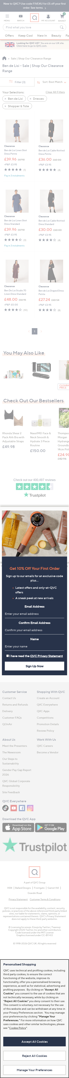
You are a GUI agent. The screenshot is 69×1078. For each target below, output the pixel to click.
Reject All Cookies (34, 1056)
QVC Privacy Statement (46, 656)
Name (34, 639)
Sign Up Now (35, 666)
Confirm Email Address (34, 623)
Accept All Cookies (34, 1041)
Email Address (34, 606)
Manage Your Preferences (34, 1070)
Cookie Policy (17, 1027)
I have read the (36, 656)
